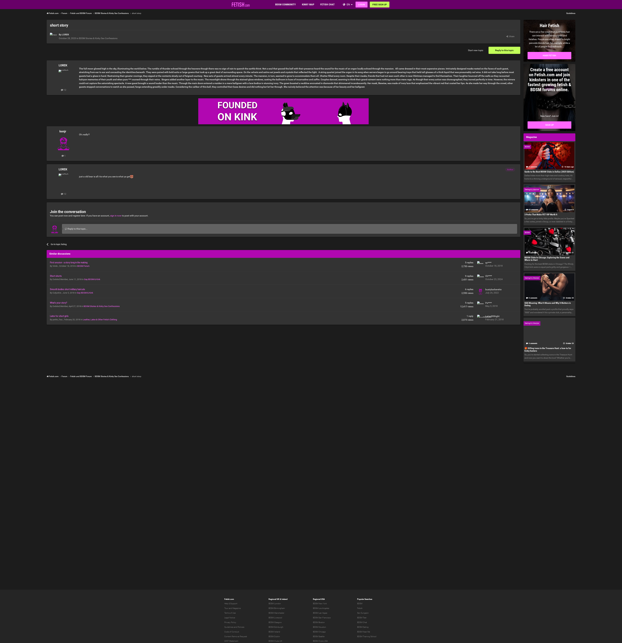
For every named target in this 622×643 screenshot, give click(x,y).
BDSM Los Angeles (321, 608)
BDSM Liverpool (275, 618)
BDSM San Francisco (322, 618)
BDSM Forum (83, 266)
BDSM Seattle (318, 636)
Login (361, 4)
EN (348, 4)
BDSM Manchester (276, 613)
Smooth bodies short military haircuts (67, 289)
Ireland (285, 599)
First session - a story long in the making (68, 262)
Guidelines (570, 13)
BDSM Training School (366, 636)
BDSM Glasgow (275, 622)
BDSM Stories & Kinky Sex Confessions (98, 38)
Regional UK (274, 599)
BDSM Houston (319, 627)
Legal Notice (229, 618)
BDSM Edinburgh (276, 627)
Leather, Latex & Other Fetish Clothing (100, 319)
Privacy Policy (230, 622)
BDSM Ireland (274, 632)
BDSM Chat (362, 622)
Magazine (236, 608)
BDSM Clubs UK (275, 641)
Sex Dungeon (363, 613)
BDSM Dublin (274, 636)
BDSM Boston (319, 622)
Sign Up (549, 125)
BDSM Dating (363, 627)
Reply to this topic (504, 50)
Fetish (360, 608)
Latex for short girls (59, 316)
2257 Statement (231, 641)
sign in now (115, 215)
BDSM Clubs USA (320, 641)
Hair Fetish (549, 55)
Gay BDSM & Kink (92, 279)
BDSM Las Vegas (320, 613)
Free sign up (379, 4)
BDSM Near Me (363, 632)
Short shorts (56, 276)
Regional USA (319, 599)
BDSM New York (320, 603)
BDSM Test (361, 618)
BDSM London (275, 603)
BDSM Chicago (319, 632)
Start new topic (475, 50)
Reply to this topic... (77, 228)
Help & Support (230, 603)
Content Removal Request (235, 636)
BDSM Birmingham (277, 608)
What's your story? (58, 302)
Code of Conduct (231, 632)
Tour (226, 608)
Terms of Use (230, 613)
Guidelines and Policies (234, 627)
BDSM (359, 603)
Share (511, 36)
